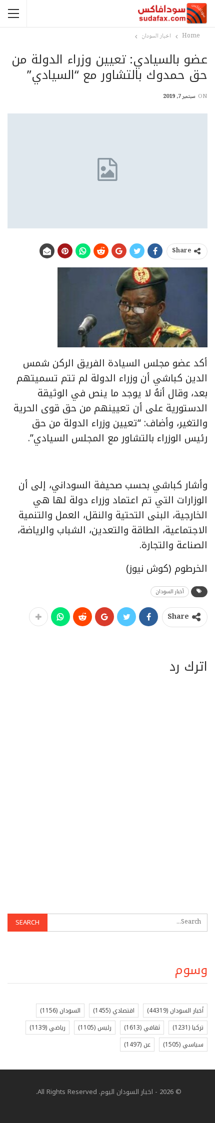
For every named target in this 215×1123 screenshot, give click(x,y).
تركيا (188, 1027)
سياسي (183, 1044)
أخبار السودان (170, 591)
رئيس (95, 1027)
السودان (60, 1010)
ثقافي (142, 1027)
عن (137, 1044)
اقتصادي (113, 1010)
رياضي (48, 1027)
